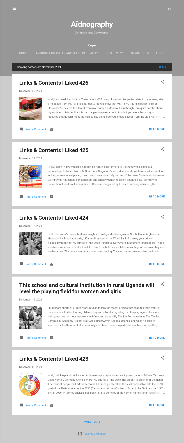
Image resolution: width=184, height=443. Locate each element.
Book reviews (115, 53)
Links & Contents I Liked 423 (53, 359)
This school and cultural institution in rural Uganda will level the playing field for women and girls (86, 288)
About (160, 53)
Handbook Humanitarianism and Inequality (65, 53)
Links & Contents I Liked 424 (53, 218)
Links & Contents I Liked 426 (53, 83)
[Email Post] (51, 130)
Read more (157, 129)
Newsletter (140, 53)
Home (23, 53)
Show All (160, 67)
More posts (92, 421)
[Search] (170, 9)
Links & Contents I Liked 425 (53, 150)
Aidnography (92, 24)
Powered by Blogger (94, 433)
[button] (162, 82)
